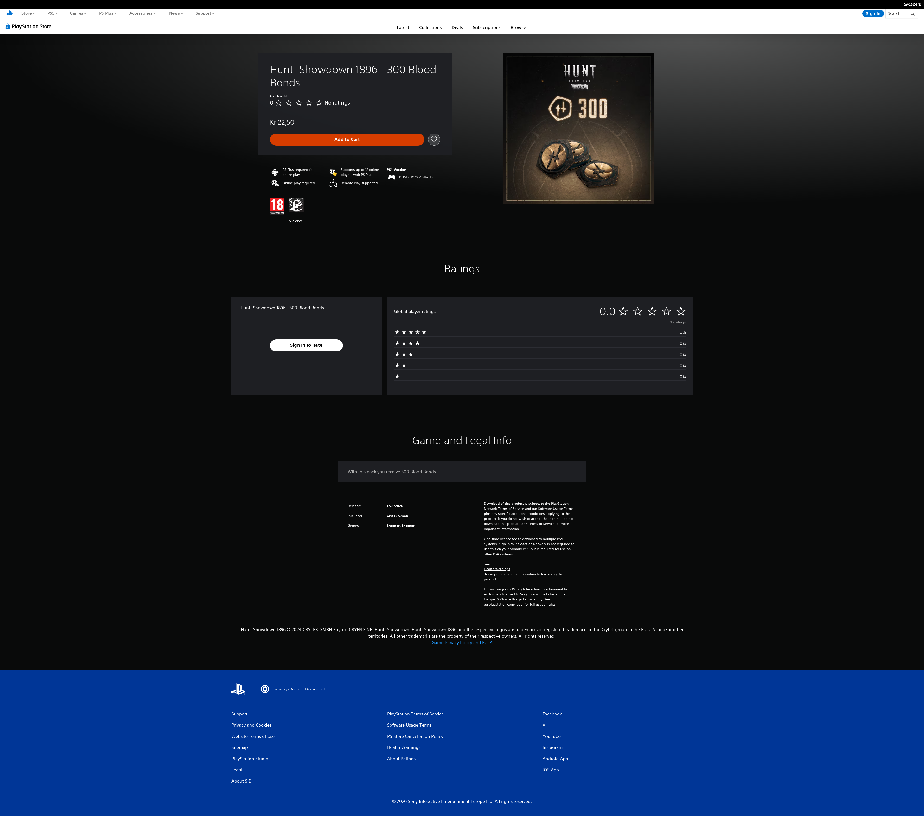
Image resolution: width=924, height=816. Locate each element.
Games (76, 13)
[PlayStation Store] (30, 26)
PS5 (50, 13)
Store (26, 13)
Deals (457, 27)
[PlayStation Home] (10, 13)
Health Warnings (497, 569)
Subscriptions (487, 27)
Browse (518, 27)
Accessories (140, 13)
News (174, 13)
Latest (403, 27)
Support (203, 13)
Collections (430, 27)
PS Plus (106, 13)
